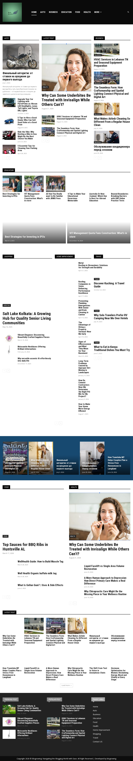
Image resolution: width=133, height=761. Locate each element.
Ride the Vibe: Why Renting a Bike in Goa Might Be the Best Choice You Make (27, 135)
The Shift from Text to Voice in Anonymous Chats (98, 670)
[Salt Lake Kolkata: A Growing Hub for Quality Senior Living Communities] (27, 286)
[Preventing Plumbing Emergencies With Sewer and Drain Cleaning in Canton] (66, 307)
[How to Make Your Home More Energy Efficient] (66, 410)
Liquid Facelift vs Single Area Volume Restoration (104, 567)
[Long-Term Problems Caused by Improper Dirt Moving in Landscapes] (66, 367)
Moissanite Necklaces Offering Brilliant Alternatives (31, 347)
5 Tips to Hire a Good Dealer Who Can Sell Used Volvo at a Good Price (27, 121)
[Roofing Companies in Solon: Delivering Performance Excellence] (66, 288)
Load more (66, 685)
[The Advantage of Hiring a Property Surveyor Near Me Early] (66, 329)
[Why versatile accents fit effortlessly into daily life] (9, 361)
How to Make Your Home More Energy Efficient (84, 407)
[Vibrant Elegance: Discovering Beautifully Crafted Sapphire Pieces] (9, 338)
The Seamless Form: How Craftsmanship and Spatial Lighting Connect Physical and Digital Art (72, 130)
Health (45, 87)
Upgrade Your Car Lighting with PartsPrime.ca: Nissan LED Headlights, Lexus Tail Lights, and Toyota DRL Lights (28, 105)
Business (98, 55)
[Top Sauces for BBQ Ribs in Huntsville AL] (33, 517)
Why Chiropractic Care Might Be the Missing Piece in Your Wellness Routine (105, 593)
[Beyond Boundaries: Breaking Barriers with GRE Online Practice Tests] (120, 184)
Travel (97, 279)
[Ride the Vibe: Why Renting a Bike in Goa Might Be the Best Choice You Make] (9, 135)
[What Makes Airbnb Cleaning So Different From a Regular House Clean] (106, 109)
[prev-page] (4, 158)
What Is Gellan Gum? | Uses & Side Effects (40, 585)
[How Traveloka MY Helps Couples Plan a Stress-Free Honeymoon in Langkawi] (117, 458)
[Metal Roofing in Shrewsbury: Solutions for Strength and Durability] (66, 269)
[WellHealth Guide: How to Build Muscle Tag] (9, 564)
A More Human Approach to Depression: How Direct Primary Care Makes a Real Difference (105, 580)
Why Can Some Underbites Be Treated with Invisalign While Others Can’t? (66, 100)
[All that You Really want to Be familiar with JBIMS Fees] (55, 184)
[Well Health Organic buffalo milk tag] (9, 576)
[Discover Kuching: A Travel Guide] (112, 271)
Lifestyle (7, 305)
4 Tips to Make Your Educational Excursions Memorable (76, 197)
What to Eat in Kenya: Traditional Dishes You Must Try (112, 348)
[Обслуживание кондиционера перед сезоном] (106, 137)
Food (5, 536)
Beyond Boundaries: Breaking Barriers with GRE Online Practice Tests (120, 197)
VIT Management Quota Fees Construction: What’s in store (33, 197)
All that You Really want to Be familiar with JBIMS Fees (54, 196)
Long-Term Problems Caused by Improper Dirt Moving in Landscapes (84, 367)
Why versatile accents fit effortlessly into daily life (34, 359)
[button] (128, 12)
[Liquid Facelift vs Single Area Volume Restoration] (75, 569)
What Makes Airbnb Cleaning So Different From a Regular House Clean (112, 121)
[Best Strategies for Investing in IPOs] (12, 184)
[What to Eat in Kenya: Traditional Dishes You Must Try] (112, 334)
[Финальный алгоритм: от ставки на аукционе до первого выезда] (21, 57)
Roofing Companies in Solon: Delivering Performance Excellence (84, 287)
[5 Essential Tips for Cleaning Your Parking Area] (9, 149)
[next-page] (8, 158)
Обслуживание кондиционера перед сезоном (112, 148)
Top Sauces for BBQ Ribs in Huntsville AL (25, 547)
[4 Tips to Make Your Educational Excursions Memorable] (77, 184)
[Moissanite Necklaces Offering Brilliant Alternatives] (9, 350)
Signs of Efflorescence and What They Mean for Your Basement (84, 347)
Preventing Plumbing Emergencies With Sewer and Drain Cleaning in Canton (84, 308)
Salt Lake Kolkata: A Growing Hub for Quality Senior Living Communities (27, 318)
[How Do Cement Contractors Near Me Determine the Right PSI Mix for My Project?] (66, 387)
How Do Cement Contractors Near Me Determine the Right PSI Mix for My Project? (84, 388)
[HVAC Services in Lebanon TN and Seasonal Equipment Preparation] (48, 120)
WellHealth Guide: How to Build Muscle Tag (40, 561)
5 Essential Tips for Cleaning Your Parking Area (27, 148)
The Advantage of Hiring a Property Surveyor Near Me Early (84, 328)
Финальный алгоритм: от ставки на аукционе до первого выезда (18, 76)
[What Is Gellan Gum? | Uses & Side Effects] (9, 588)
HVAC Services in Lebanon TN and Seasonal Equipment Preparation (72, 117)
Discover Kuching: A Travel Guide (109, 285)
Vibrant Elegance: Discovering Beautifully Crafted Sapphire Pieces (33, 336)
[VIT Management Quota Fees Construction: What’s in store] (34, 184)
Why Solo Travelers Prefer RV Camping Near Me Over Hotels (111, 317)
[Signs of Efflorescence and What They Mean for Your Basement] (66, 348)
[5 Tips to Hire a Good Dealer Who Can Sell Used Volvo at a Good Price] (9, 121)
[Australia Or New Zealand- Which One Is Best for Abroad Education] (99, 184)
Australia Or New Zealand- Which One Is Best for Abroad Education (98, 197)
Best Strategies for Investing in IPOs (11, 195)
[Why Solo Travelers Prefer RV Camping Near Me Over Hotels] (112, 303)
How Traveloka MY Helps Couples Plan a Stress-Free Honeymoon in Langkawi (12, 673)
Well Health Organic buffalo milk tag (37, 573)
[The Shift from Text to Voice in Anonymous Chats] (99, 658)
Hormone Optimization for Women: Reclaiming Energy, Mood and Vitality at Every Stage (119, 674)
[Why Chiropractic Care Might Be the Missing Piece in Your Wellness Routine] (75, 594)
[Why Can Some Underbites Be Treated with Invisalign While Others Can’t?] (66, 67)
